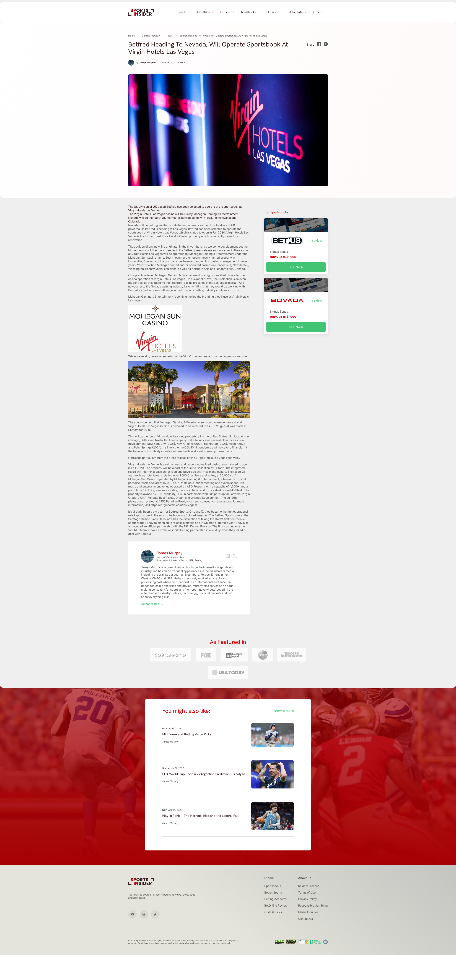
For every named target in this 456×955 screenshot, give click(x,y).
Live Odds (203, 12)
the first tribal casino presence (185, 282)
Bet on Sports (273, 892)
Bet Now (296, 267)
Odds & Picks (273, 912)
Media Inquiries (308, 912)
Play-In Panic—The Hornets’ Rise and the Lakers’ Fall (200, 816)
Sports (182, 12)
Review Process (308, 886)
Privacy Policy (307, 899)
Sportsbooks (272, 886)
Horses (271, 12)
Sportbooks (248, 12)
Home (131, 35)
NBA (164, 809)
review (317, 240)
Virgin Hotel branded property (176, 436)
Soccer (166, 768)
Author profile (150, 604)
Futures (225, 12)
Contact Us (305, 918)
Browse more (284, 711)
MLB (164, 728)
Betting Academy (275, 899)
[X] (235, 556)
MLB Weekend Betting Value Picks (186, 734)
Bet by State (295, 12)
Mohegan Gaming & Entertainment (211, 254)
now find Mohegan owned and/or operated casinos (178, 265)
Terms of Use (307, 892)
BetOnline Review (275, 905)
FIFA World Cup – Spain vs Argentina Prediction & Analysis (203, 774)
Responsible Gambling (313, 905)
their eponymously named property (209, 257)
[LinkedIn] (228, 556)
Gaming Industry (151, 35)
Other (317, 12)
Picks (170, 35)
